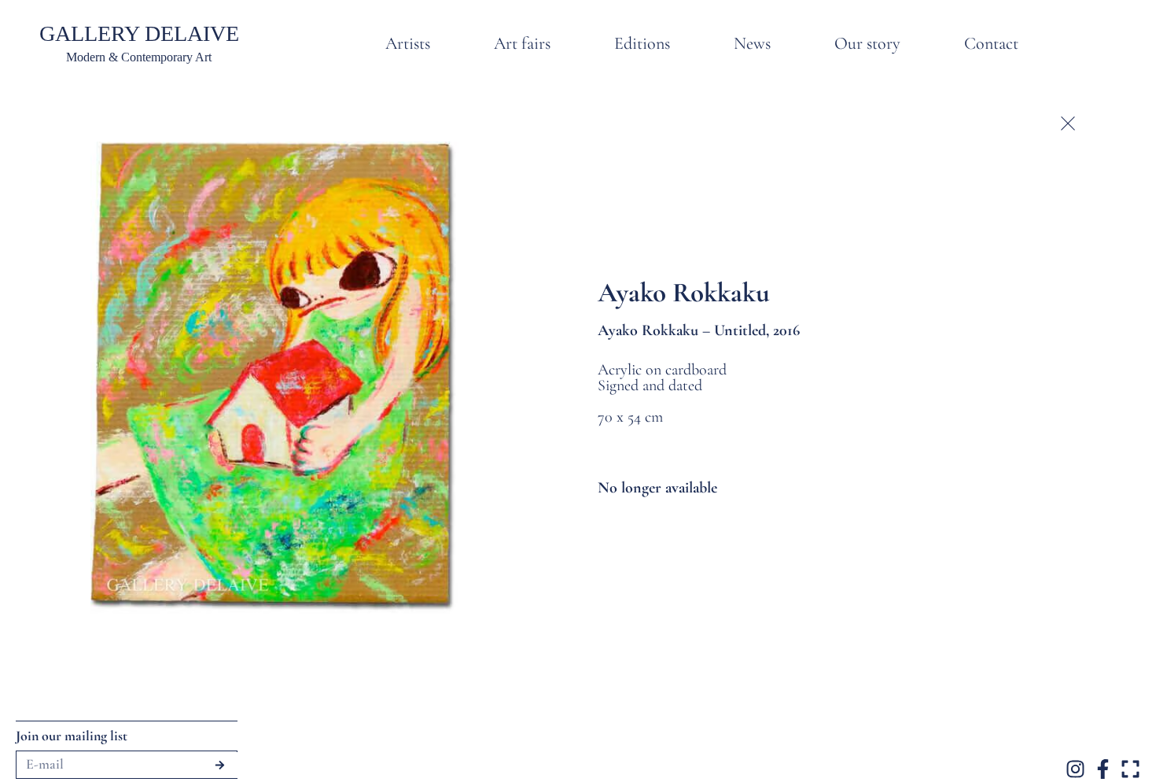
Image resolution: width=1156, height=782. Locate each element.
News (752, 43)
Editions (642, 43)
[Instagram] (1075, 769)
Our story (867, 43)
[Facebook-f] (1103, 769)
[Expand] (1130, 769)
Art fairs (522, 43)
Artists (407, 43)
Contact (991, 43)
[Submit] (220, 765)
